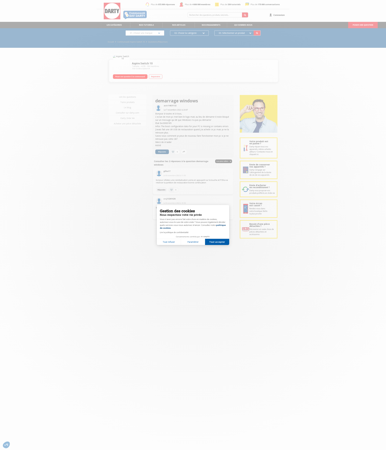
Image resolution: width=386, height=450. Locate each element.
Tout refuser (169, 241)
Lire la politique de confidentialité (174, 232)
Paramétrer (193, 241)
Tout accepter (217, 241)
